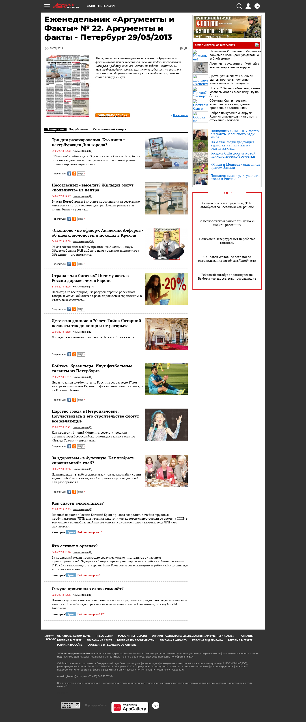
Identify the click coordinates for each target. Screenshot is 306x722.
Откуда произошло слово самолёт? (88, 588)
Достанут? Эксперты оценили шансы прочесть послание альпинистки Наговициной (231, 79)
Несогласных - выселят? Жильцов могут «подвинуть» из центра (93, 187)
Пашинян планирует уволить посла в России (235, 177)
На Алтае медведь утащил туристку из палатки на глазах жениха (232, 145)
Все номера (180, 115)
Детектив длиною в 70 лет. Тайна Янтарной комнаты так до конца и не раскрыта (96, 323)
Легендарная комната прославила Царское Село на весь (93, 337)
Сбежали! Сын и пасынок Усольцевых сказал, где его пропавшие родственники (229, 104)
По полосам (55, 129)
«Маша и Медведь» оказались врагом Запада (235, 166)
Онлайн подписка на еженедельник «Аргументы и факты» (193, 635)
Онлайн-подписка (112, 115)
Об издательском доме (74, 635)
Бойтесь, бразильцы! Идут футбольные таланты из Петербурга (92, 368)
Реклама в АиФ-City (173, 640)
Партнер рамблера (95, 705)
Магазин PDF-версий (132, 635)
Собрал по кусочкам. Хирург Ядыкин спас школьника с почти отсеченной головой (233, 116)
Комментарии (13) (83, 286)
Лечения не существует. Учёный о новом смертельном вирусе (234, 65)
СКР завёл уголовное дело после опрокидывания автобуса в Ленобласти (227, 258)
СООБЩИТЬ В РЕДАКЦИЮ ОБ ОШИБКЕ (112, 644)
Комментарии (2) (82, 151)
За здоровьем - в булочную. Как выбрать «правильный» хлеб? (93, 460)
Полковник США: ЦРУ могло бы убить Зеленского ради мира (235, 134)
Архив (71, 532)
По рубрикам (78, 129)
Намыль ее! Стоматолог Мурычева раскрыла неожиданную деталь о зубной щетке (235, 54)
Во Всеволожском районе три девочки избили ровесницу (227, 223)
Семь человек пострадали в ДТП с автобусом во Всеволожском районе (227, 205)
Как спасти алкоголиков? (78, 503)
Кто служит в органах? (75, 545)
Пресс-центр (104, 635)
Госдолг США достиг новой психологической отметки (233, 155)
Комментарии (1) (82, 427)
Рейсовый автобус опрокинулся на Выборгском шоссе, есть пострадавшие (227, 276)
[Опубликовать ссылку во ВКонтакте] (69, 173)
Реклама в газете (69, 640)
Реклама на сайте (99, 640)
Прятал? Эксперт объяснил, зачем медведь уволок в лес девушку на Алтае (234, 91)
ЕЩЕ (81, 173)
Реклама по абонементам (136, 640)
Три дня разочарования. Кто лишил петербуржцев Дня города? (88, 142)
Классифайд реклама (207, 640)
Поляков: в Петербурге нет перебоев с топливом (227, 240)
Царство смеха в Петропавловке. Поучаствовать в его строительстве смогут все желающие (95, 416)
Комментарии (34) (83, 241)
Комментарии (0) (82, 377)
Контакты (246, 635)
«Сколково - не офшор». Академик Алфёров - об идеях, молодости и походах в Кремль (97, 232)
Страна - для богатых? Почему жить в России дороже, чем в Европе (90, 278)
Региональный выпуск (110, 129)
